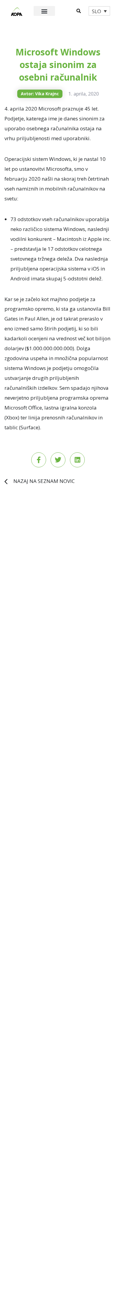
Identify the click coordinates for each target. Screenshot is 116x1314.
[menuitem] (99, 11)
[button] (44, 11)
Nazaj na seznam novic (44, 481)
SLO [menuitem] (96, 11)
